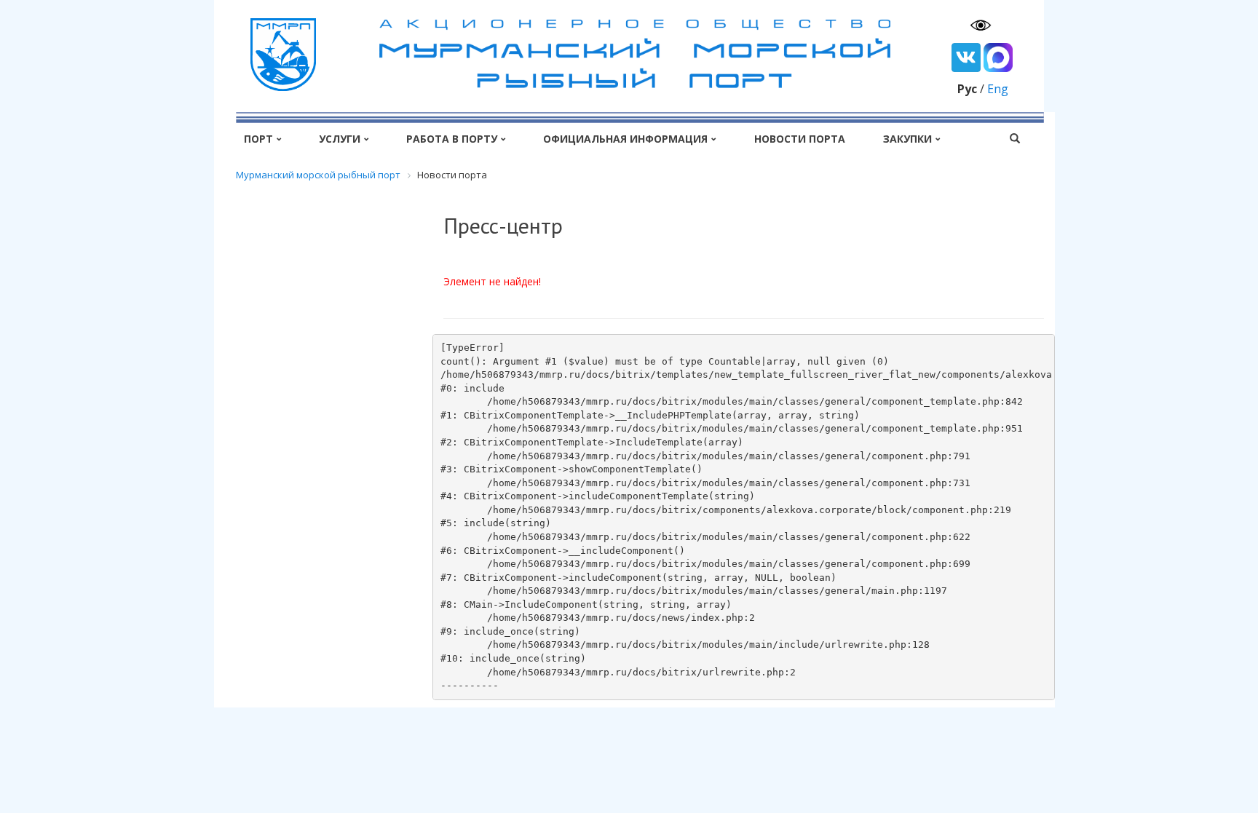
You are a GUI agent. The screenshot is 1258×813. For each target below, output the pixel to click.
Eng (997, 89)
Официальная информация (625, 139)
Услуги (339, 139)
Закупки (907, 139)
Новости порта (799, 139)
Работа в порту (451, 139)
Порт (258, 139)
